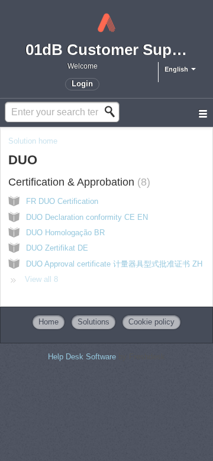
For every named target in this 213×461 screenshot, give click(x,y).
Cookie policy (151, 321)
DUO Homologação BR (65, 232)
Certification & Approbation (77, 182)
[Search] (113, 112)
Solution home (32, 141)
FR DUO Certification (62, 201)
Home (48, 321)
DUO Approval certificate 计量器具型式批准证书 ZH (114, 263)
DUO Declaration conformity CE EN (87, 217)
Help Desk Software (83, 356)
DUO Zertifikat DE (57, 248)
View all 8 (41, 279)
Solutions (93, 321)
